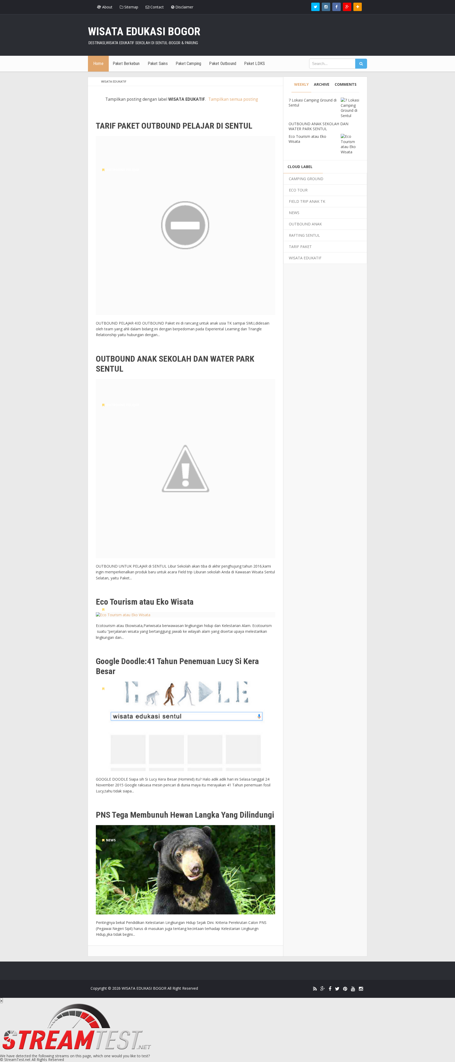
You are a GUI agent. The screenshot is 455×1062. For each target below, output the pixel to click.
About (106, 6)
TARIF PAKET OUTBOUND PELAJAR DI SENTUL (174, 126)
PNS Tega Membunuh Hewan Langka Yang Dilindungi (185, 815)
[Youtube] (353, 989)
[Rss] (315, 989)
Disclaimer (183, 6)
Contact (156, 6)
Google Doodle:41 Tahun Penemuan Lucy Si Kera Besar (177, 666)
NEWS (110, 688)
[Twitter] (337, 989)
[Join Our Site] (357, 7)
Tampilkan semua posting (233, 99)
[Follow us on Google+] (347, 7)
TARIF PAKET (300, 246)
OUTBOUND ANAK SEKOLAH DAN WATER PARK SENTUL (175, 364)
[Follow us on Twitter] (315, 7)
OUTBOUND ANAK (305, 223)
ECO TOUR (114, 609)
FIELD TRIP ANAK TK (307, 201)
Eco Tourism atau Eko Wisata (145, 602)
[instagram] (361, 989)
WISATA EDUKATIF (305, 257)
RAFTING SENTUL (304, 235)
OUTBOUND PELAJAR (122, 170)
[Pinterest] (345, 989)
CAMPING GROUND (306, 178)
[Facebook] (330, 989)
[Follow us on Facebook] (336, 7)
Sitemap (130, 6)
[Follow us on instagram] (326, 7)
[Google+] (322, 989)
